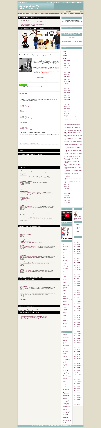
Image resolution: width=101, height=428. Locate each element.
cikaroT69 (65, 265)
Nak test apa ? (22, 292)
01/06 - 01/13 (76, 274)
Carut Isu (39, 13)
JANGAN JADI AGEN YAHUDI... (25, 293)
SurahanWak (65, 320)
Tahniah (21, 182)
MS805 (64, 290)
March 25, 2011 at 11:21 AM (24, 106)
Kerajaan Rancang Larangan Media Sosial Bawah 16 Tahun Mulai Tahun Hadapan (33, 176)
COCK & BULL (22, 238)
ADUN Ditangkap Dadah (24, 262)
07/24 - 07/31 (66, 83)
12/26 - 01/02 (76, 383)
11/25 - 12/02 (76, 280)
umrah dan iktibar (66, 328)
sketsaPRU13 (65, 317)
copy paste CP (65, 266)
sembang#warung (66, 406)
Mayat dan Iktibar (61, 13)
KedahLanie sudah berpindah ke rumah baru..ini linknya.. (29, 212)
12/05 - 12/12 (76, 386)
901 (63, 244)
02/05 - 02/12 (76, 296)
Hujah (49, 13)
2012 (64, 57)
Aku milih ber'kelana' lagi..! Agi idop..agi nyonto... (73, 122)
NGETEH (21, 235)
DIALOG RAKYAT (23, 255)
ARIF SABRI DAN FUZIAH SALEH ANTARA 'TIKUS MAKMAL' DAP (31, 287)
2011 (64, 58)
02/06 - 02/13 (66, 193)
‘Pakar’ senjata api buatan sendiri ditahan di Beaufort (28, 256)
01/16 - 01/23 (76, 377)
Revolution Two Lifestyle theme (47, 425)
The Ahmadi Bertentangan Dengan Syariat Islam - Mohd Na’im (30, 192)
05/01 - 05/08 (66, 104)
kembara (64, 280)
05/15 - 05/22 (66, 101)
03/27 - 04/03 (66, 113)
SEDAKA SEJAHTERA (24, 249)
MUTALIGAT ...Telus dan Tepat (25, 241)
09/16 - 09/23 (76, 281)
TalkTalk (64, 321)
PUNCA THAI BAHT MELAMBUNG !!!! (26, 270)
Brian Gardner (56, 425)
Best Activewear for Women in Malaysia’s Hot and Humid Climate (30, 171)
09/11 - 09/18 (66, 76)
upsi (63, 329)
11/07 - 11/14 (76, 392)
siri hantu (64, 315)
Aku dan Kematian (31, 13)
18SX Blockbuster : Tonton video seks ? (71, 173)
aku (80, 13)
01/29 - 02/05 (76, 239)
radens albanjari (78, 216)
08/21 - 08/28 (66, 78)
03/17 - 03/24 (76, 265)
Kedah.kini (22, 269)
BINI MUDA (65, 260)
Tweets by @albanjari (65, 29)
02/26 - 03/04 (76, 292)
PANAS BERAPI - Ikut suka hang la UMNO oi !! (72, 130)
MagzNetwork (68, 425)
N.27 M (64, 295)
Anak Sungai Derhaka (24, 191)
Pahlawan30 (22, 296)
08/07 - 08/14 (66, 79)
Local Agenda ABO (66, 285)
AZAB (64, 257)
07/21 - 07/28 (76, 249)
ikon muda (65, 279)
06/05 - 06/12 (66, 95)
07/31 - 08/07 (66, 81)
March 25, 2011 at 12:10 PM (24, 117)
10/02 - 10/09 (66, 72)
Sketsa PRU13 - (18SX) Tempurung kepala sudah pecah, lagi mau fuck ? (34, 317)
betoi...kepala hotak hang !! (26, 25)
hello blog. (23, 20)
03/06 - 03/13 (66, 186)
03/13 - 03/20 (66, 184)
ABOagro (64, 247)
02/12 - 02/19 (76, 294)
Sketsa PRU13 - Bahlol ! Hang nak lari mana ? (29, 319)
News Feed (60, 2)
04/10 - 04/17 (66, 110)
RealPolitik (75, 13)
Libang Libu (22, 205)
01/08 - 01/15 (76, 303)
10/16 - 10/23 (66, 70)
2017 (64, 53)
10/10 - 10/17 (76, 399)
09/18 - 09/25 (66, 74)
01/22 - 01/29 (76, 299)
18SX (19, 13)
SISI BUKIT (22, 265)
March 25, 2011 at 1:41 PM (24, 128)
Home (20, 51)
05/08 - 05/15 (66, 102)
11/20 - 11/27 (66, 67)
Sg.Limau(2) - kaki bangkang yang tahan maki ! (29, 21)
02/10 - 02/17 (76, 272)
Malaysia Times (23, 170)
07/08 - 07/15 (76, 287)
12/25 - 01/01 (66, 60)
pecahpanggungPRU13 (67, 299)
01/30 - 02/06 (66, 195)
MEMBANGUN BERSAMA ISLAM (26, 181)
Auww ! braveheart (23, 286)
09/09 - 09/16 (76, 283)
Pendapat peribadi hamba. (25, 200)
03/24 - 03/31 (76, 264)
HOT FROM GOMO (78, 228)
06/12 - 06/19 (66, 94)
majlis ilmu (65, 287)
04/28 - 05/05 (76, 255)
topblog (64, 326)
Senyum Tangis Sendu (24, 261)
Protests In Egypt (66, 304)
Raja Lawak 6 (65, 307)
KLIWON (54, 13)
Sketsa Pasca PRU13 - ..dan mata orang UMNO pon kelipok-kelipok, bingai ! (35, 315)
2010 (64, 204)
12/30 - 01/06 (76, 276)
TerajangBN (65, 323)
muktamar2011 (65, 291)
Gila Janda (65, 273)
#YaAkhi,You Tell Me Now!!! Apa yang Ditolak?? (27, 266)
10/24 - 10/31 (76, 395)
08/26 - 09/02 (76, 285)
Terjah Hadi (65, 325)
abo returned (65, 246)
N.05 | (64, 293)
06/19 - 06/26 (66, 92)
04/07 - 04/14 (76, 260)
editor (64, 269)
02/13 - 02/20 (66, 191)
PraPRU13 (65, 301)
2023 (64, 49)
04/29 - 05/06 (76, 288)
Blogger (71, 44)
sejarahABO (65, 312)
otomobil (64, 296)
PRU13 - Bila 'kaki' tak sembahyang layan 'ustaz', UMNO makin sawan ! (34, 316)
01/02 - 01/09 (66, 202)
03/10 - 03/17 (76, 267)
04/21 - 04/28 (76, 256)
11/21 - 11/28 (76, 390)
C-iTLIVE (77, 231)
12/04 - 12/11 (66, 65)
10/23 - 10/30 (66, 69)
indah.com (22, 245)
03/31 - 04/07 (76, 262)
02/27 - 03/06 (66, 188)
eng (63, 271)
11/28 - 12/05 (76, 388)
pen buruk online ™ (23, 281)
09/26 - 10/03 (76, 402)
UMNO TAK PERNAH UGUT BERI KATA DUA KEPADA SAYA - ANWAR (31, 242)
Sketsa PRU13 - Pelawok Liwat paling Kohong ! (30, 318)
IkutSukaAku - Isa (23, 299)
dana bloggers (65, 268)
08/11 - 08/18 (76, 248)
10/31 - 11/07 (76, 393)
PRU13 (64, 306)
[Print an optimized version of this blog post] (23, 85)
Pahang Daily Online (23, 228)
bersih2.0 (64, 258)
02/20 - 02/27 (66, 190)
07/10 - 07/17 (66, 86)
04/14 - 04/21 (76, 258)
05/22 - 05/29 (66, 99)
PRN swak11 (68, 13)
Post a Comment (22, 145)
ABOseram (24, 13)
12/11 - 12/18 (66, 63)
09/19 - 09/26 (76, 404)
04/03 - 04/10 (66, 111)
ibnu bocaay (22, 96)
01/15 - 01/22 (76, 301)
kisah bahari (65, 282)
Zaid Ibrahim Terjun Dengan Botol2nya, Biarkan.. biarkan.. (29, 206)
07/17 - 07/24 (66, 85)
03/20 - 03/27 (66, 115)
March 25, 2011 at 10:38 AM (24, 98)
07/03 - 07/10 (66, 88)
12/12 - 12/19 (76, 385)
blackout (64, 262)
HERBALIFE (78, 234)
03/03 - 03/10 (76, 269)
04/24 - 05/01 (66, 106)
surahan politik (65, 318)
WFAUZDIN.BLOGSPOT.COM (25, 234)
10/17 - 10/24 (76, 397)
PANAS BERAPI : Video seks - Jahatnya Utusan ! (73, 156)
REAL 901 (65, 309)
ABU (64, 251)
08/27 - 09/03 (76, 242)
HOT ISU (44, 13)
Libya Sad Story (22, 239)
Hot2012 (64, 276)
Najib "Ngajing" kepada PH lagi (25, 201)
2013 (64, 55)
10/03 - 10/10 (76, 401)
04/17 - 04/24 (66, 108)
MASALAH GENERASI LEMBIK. (25, 198)
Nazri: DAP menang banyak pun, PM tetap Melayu (28, 246)
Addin (21, 301)
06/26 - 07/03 (66, 90)
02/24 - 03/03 (76, 271)
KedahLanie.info (23, 211)
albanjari (64, 255)
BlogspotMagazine (62, 425)
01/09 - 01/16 (66, 200)
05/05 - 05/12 (76, 253)
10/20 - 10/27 (76, 244)
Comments (80, 2)
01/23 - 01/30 (66, 197)
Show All (59, 274)
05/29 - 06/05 (66, 97)
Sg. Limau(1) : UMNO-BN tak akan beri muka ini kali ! (31, 24)
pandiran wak (65, 298)
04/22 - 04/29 (76, 290)
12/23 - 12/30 (76, 278)
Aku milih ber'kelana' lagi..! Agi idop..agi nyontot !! (35, 55)
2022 (64, 51)
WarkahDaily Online (23, 175)
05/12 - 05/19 (76, 251)
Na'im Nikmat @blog (24, 197)
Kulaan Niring (22, 216)
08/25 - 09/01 (76, 246)
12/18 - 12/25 (66, 62)
